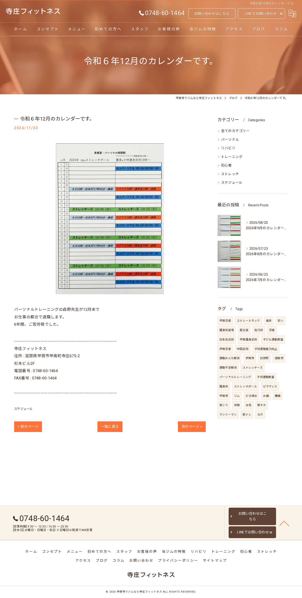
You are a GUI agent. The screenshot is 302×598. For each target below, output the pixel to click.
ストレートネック (248, 320)
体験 (237, 405)
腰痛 (278, 396)
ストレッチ (230, 174)
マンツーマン (228, 414)
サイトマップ (215, 561)
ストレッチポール (245, 386)
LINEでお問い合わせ (261, 14)
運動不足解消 (228, 367)
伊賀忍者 (225, 349)
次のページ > (191, 426)
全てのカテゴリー (235, 131)
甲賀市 (223, 396)
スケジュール (23, 409)
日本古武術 (226, 339)
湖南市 (279, 358)
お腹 (266, 396)
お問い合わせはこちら (212, 14)
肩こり (223, 405)
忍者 (272, 330)
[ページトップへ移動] (284, 523)
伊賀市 (250, 358)
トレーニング (232, 157)
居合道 (244, 330)
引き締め (251, 396)
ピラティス (270, 386)
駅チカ (261, 405)
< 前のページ (28, 426)
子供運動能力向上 (265, 349)
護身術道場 (226, 330)
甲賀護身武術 (248, 339)
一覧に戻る (110, 426)
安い (280, 320)
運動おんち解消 (229, 358)
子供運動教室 (265, 377)
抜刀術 (258, 330)
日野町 (264, 358)
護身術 (223, 386)
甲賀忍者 (225, 320)
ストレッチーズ (252, 367)
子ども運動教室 (273, 339)
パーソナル (230, 140)
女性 (248, 405)
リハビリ (228, 148)
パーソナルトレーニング (235, 377)
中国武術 (242, 349)
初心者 (226, 165)
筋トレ (247, 414)
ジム (237, 396)
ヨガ (260, 414)
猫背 (269, 320)
